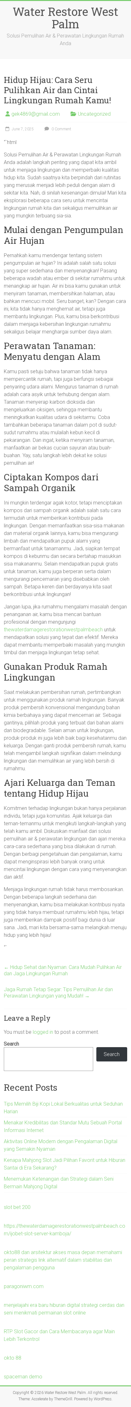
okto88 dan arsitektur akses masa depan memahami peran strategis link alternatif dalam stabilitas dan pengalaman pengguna (63, 1260)
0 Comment (61, 129)
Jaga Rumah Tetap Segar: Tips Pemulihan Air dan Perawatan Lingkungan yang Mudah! (58, 992)
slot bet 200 (17, 1207)
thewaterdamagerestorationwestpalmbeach (53, 630)
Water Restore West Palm (65, 17)
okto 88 (12, 1358)
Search (11, 1044)
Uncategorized (94, 114)
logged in (43, 1032)
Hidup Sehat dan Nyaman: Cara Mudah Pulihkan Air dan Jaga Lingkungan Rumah (63, 970)
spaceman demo (23, 1377)
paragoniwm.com (24, 1286)
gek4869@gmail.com (35, 114)
